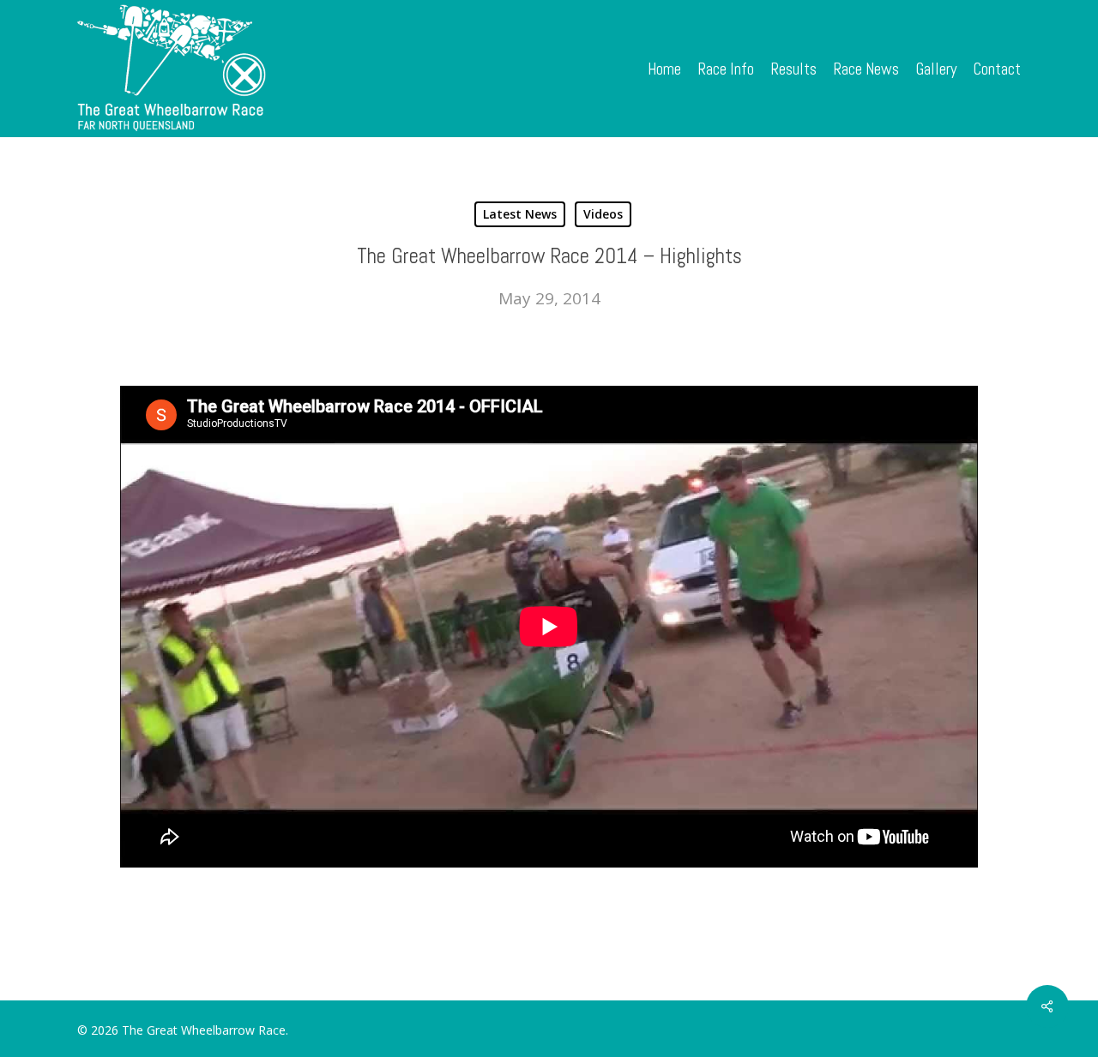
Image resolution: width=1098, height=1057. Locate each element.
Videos (603, 214)
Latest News (520, 214)
